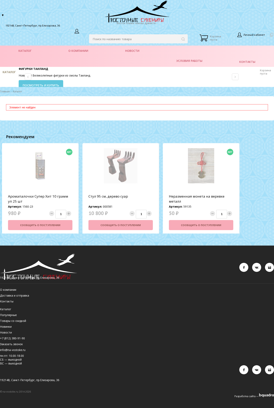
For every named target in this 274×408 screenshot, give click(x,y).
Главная (5, 91)
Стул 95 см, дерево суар (108, 196)
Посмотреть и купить (41, 85)
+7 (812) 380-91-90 (12, 338)
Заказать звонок (11, 344)
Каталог (9, 72)
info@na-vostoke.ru (12, 350)
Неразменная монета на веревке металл (196, 199)
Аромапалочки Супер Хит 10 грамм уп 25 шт (38, 199)
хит (69, 151)
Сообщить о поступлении (40, 225)
